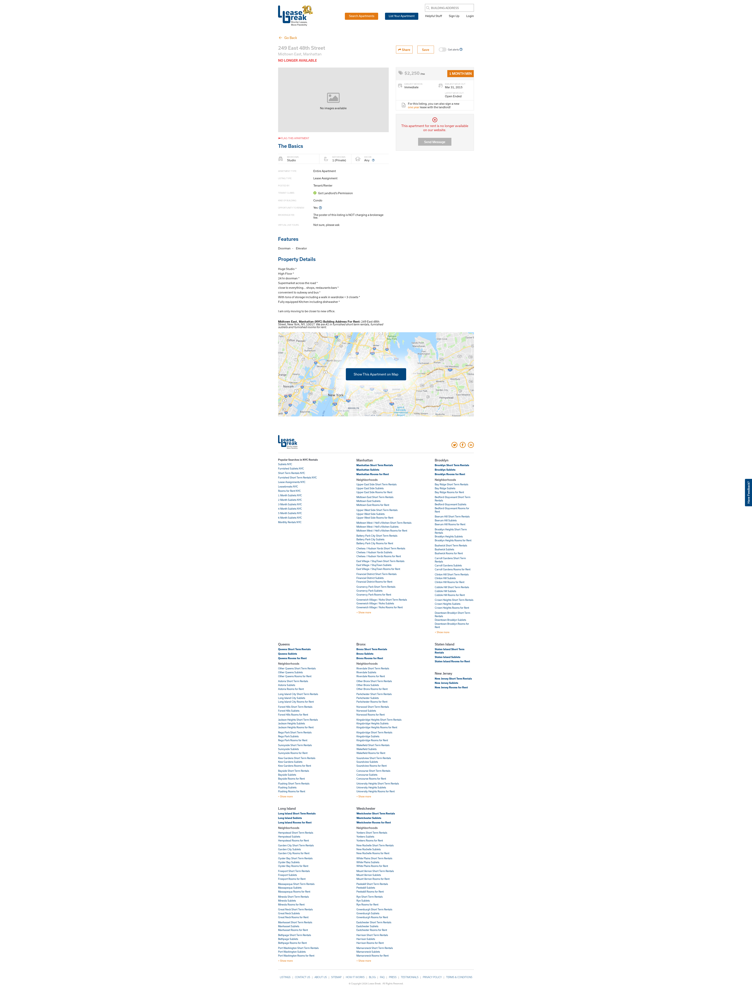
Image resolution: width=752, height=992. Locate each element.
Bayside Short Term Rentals (293, 770)
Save (425, 50)
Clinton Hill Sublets (445, 578)
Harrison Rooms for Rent (370, 942)
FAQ (382, 977)
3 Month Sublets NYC (290, 504)
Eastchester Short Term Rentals (373, 922)
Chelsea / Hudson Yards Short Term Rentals (380, 548)
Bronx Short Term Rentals (371, 649)
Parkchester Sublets (367, 698)
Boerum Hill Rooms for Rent (450, 524)
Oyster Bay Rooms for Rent (293, 865)
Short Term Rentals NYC (291, 473)
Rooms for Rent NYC (289, 490)
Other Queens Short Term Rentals (297, 668)
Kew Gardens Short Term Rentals (296, 758)
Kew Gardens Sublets (290, 761)
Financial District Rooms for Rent (374, 581)
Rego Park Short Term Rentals (295, 732)
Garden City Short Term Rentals (296, 845)
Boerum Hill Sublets (446, 520)
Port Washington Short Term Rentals (298, 948)
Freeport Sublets (287, 874)
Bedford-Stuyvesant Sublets (450, 504)
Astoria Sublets (286, 685)
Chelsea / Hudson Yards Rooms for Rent (378, 556)
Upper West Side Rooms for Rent (374, 517)
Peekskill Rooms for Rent (370, 891)
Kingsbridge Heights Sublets (372, 723)
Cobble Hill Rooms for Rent (450, 595)
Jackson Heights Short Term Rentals (298, 719)
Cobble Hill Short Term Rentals (452, 587)
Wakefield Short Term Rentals (373, 745)
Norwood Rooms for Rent (370, 714)
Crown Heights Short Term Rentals (454, 599)
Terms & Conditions (459, 977)
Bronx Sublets (364, 653)
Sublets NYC (285, 464)
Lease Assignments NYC (292, 482)
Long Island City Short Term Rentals (298, 694)
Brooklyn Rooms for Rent (450, 474)
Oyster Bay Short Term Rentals (295, 858)
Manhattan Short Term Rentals (374, 465)
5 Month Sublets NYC (290, 513)
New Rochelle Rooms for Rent (372, 853)
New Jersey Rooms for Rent (451, 687)
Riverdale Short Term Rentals (372, 668)
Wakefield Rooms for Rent (370, 753)
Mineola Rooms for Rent (291, 904)
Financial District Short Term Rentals (376, 574)
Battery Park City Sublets (370, 539)
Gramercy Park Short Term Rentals (375, 586)
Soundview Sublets (367, 761)
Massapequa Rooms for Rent (294, 891)
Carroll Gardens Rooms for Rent (452, 569)
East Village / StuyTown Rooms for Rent (378, 568)
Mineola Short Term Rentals (293, 896)
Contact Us (302, 977)
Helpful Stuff (433, 16)
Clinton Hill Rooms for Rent (449, 582)
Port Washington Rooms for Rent (296, 955)
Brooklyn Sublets (445, 469)
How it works (355, 977)
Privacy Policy (432, 977)
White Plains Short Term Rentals (374, 858)
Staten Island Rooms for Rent (452, 661)
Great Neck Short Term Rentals (295, 909)
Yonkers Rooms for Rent (369, 840)
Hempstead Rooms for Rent (293, 840)
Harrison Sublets (365, 939)
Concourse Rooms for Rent (371, 778)
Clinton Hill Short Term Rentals (452, 574)
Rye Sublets (363, 900)
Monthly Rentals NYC (290, 522)
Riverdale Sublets (366, 672)
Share (405, 50)
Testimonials (409, 977)
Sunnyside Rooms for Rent (292, 753)
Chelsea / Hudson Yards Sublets (374, 552)
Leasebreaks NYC (288, 486)
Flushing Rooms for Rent (291, 791)
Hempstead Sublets (289, 836)
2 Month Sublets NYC (290, 499)
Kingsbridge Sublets (367, 736)
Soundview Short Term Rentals (373, 758)
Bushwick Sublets (444, 549)
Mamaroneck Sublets (368, 951)
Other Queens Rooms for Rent (294, 676)
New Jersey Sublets (446, 682)
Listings (285, 977)
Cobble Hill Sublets (445, 591)
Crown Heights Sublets (447, 603)
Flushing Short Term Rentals (293, 783)
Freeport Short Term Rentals (294, 871)
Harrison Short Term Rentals (372, 935)
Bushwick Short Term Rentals (451, 545)
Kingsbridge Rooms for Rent (372, 740)
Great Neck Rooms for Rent (293, 917)
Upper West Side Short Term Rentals (377, 510)
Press (393, 977)
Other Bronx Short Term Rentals (374, 681)
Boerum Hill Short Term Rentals (452, 516)
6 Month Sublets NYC (290, 517)
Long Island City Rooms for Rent (296, 701)
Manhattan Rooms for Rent (372, 474)
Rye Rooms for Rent (367, 904)
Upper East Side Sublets (370, 488)
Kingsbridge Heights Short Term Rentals (378, 719)
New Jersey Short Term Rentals (453, 678)
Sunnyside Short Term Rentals (295, 745)
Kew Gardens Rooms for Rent (294, 765)
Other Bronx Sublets (367, 685)
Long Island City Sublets (291, 698)
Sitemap (336, 977)
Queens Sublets (287, 653)
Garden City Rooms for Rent (293, 853)
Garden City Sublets (289, 849)
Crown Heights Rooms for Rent (452, 607)
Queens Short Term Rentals (294, 649)
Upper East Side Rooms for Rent (374, 492)
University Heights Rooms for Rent (375, 791)
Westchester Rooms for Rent (373, 822)
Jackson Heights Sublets (291, 723)
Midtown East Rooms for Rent (372, 504)
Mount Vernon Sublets (368, 874)
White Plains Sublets (367, 862)
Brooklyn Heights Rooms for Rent (453, 540)
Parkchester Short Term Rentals (374, 694)
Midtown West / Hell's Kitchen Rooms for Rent (381, 530)
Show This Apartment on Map (376, 374)
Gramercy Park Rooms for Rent (373, 594)
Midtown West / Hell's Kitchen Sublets (377, 526)
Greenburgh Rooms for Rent (372, 917)
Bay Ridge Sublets (445, 488)
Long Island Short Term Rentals (297, 813)
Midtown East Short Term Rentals (374, 497)
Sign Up (454, 16)
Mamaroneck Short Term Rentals (374, 948)
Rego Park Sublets (288, 736)
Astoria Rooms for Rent (291, 689)
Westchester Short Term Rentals (375, 813)
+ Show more (363, 612)
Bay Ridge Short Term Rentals (451, 484)
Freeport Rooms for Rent (292, 878)
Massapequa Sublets (290, 887)
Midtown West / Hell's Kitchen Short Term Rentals (383, 522)
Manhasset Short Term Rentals (295, 922)
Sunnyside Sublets (288, 749)
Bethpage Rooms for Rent (292, 942)
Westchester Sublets (368, 818)
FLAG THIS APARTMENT (294, 138)
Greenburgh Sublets (367, 913)
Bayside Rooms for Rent (291, 778)
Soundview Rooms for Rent (371, 765)
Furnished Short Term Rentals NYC (297, 477)
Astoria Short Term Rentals (293, 681)
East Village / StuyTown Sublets (373, 565)
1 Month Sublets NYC (290, 495)
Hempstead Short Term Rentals (295, 832)
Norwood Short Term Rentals (372, 706)
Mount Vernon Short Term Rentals (375, 871)
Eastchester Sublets (367, 926)
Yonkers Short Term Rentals (371, 832)
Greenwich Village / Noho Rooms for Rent (379, 607)
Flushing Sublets (287, 787)
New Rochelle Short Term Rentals (375, 845)
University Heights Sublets (371, 787)
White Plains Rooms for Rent (372, 865)
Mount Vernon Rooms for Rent (373, 878)
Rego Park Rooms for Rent (292, 740)
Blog (372, 977)
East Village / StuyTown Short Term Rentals (380, 561)
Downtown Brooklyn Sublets (450, 619)
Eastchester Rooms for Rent (371, 930)
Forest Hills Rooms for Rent (293, 714)
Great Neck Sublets (289, 913)
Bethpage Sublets (288, 939)
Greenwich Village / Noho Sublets (375, 603)
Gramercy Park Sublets (369, 590)
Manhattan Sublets (367, 469)
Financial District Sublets (370, 577)
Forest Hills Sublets (288, 710)
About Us (321, 977)
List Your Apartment (402, 16)
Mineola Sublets (287, 900)
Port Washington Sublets (292, 951)
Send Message (434, 142)
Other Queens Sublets (290, 672)
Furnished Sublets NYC (291, 468)
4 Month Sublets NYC (290, 508)
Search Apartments (361, 16)
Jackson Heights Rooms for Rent (296, 727)
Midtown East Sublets (368, 501)
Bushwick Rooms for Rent (449, 553)
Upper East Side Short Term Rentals (376, 484)
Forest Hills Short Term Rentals (295, 706)
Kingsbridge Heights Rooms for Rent (376, 727)
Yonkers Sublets (365, 836)
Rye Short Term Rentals (369, 896)
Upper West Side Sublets (370, 513)
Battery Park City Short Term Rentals (376, 535)
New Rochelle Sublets (368, 849)
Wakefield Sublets (366, 749)
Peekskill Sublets (365, 887)
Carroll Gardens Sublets (448, 565)
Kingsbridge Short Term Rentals (374, 732)
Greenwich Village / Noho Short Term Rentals (381, 599)
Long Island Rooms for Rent (295, 822)
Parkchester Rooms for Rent (371, 701)
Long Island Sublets (290, 818)
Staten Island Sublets (447, 657)
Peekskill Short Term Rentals (372, 883)
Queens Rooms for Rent (292, 658)
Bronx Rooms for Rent (369, 658)
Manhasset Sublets (288, 926)
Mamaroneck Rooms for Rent (372, 955)
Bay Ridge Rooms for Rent (449, 492)
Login (470, 16)
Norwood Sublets (366, 710)
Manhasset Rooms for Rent (293, 930)
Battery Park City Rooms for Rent (374, 543)
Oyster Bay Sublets (289, 862)
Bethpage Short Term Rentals (294, 935)
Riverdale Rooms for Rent (370, 676)
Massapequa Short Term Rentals (296, 883)
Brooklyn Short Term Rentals (452, 465)
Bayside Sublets (287, 774)
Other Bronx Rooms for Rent (372, 689)
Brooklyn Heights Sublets (449, 536)
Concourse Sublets (366, 774)
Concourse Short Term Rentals (373, 770)
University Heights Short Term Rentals (377, 783)
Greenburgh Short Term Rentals (374, 909)
